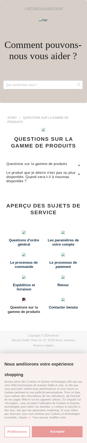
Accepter (57, 431)
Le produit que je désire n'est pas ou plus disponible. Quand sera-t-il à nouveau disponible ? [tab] (40, 177)
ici (29, 417)
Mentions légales (43, 345)
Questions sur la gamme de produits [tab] (36, 164)
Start (12, 117)
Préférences (17, 432)
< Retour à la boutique (43, 8)
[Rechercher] (79, 85)
